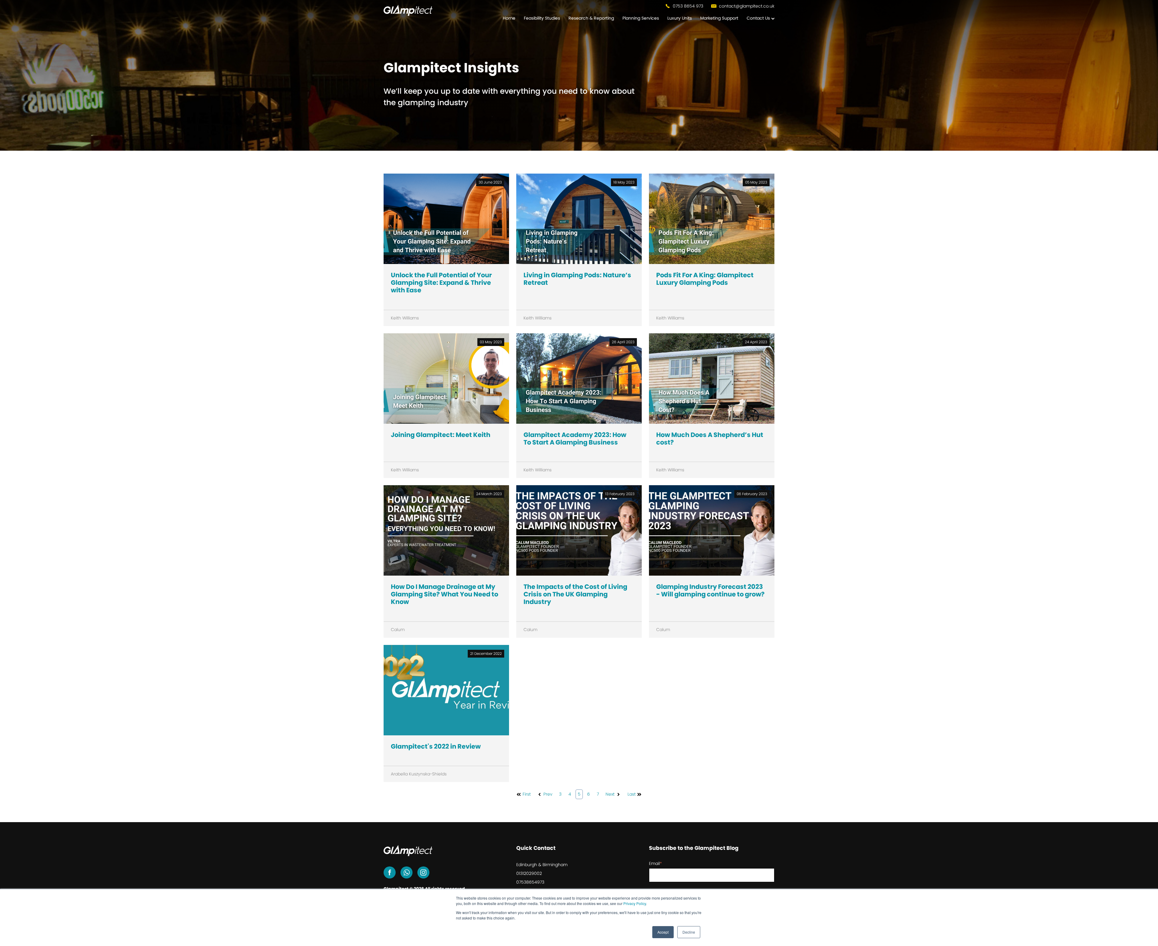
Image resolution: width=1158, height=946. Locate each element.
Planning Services (640, 18)
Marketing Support (719, 18)
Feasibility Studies (542, 18)
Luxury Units (679, 18)
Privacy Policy (634, 903)
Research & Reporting (591, 18)
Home (509, 18)
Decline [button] (688, 932)
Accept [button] (663, 932)
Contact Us (758, 18)
